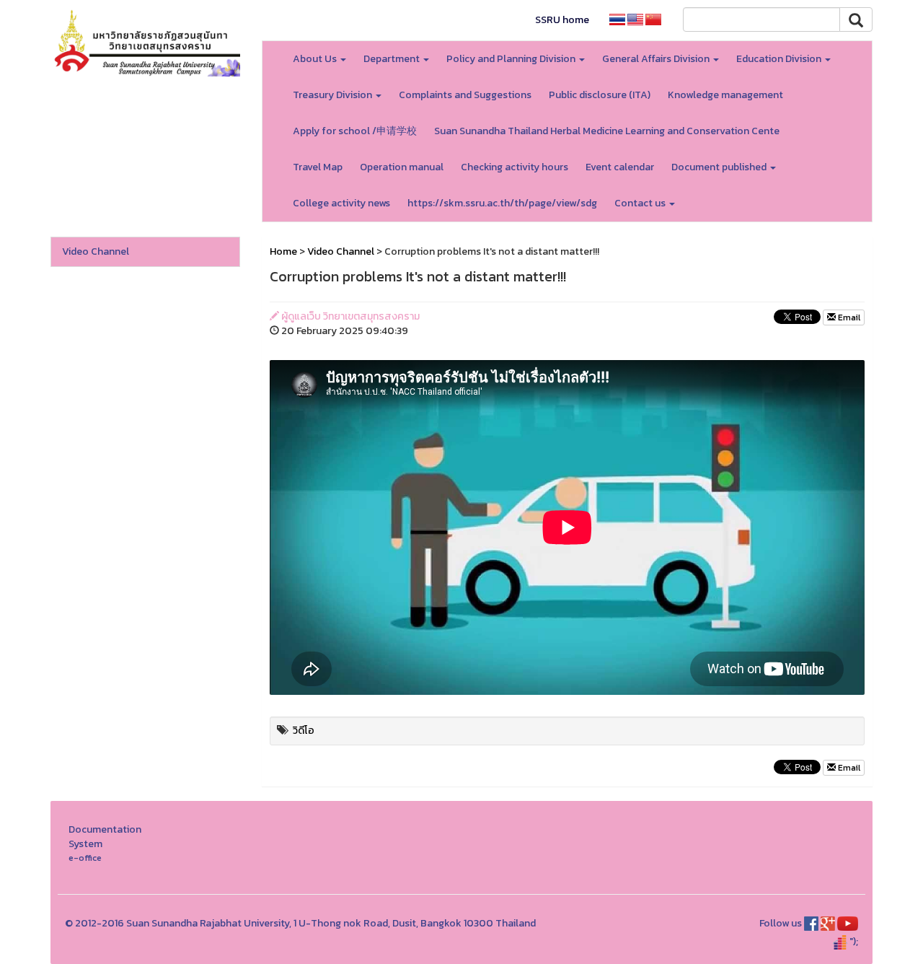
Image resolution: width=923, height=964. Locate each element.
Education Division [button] (779, 58)
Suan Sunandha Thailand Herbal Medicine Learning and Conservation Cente (607, 131)
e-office (85, 857)
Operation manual (401, 167)
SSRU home (562, 19)
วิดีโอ (303, 730)
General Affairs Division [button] (657, 58)
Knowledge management (725, 94)
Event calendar (620, 167)
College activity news (341, 203)
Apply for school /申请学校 (355, 131)
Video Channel (95, 251)
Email (848, 317)
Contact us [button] (641, 203)
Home (283, 251)
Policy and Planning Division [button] (512, 58)
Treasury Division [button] (333, 94)
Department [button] (392, 58)
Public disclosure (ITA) (599, 94)
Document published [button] (720, 167)
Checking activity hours (514, 167)
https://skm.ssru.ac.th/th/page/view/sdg (502, 203)
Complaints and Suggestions (465, 94)
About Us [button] (316, 58)
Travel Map (318, 167)
